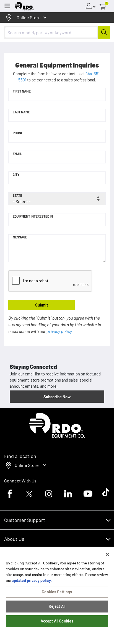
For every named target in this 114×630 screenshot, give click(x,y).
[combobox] (57, 32)
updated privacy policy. (32, 580)
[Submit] (104, 32)
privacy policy (59, 331)
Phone (18, 133)
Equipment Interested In (33, 216)
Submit (41, 304)
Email (17, 154)
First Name (22, 91)
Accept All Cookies (57, 621)
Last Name (21, 112)
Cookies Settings (57, 591)
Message (20, 237)
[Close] (107, 554)
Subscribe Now (57, 396)
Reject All (57, 606)
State (17, 195)
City (16, 174)
